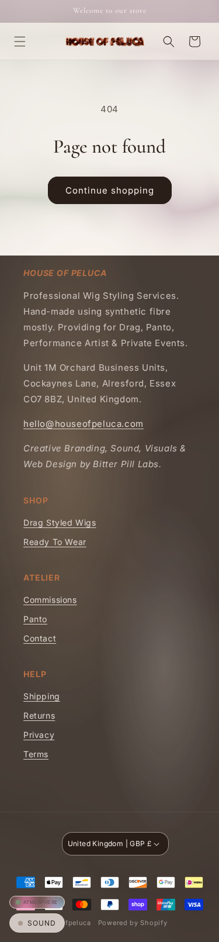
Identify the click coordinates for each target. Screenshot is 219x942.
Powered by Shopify (133, 923)
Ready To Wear (54, 542)
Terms (35, 754)
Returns (39, 715)
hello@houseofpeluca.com (83, 423)
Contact (39, 638)
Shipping (41, 696)
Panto (35, 619)
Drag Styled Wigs (59, 522)
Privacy (38, 735)
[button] (20, 41)
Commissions (50, 600)
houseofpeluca (65, 923)
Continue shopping (109, 190)
